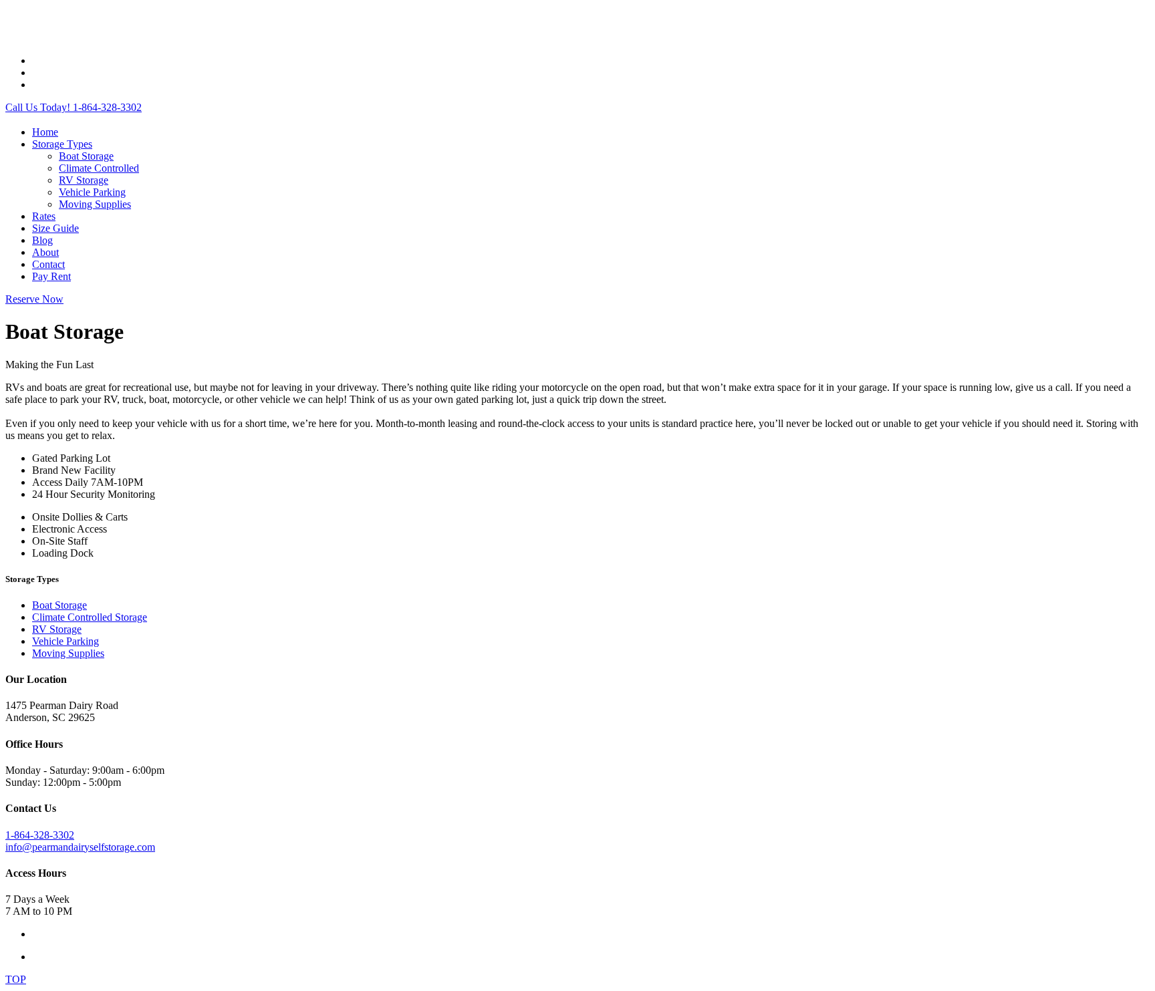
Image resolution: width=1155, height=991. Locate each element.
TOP (15, 979)
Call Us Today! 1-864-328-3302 (73, 107)
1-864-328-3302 (39, 835)
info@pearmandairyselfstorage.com (80, 847)
